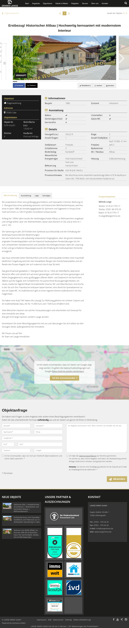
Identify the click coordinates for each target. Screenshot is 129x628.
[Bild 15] (75, 81)
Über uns (95, 3)
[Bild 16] (79, 81)
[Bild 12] (62, 81)
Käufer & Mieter (62, 3)
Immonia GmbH (18, 623)
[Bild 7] (41, 81)
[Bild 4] (28, 81)
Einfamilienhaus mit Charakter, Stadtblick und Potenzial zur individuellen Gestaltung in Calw (27, 519)
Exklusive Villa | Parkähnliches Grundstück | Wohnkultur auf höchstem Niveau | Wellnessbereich (26, 508)
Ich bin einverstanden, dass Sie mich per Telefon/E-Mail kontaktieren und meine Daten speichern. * (33, 457)
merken (99, 85)
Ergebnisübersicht (11, 13)
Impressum (41, 620)
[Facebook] (113, 620)
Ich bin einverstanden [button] (63, 378)
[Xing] (122, 620)
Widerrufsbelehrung (82, 620)
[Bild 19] (92, 81)
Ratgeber (75, 3)
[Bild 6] (36, 81)
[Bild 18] (88, 81)
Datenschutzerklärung (87, 456)
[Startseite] (11, 3)
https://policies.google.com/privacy (67, 371)
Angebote (36, 3)
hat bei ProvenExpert (64, 626)
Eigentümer (47, 3)
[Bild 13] (66, 81)
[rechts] (69, 13)
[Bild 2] (19, 81)
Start (27, 3)
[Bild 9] (49, 81)
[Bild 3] (23, 81)
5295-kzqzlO (9, 125)
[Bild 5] (32, 81)
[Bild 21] (101, 81)
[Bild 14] (71, 81)
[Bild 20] (97, 81)
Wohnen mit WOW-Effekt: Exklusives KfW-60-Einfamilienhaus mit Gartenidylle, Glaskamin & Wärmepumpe (26, 533)
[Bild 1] (15, 81)
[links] (60, 13)
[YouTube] (117, 620)
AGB (49, 620)
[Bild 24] (114, 81)
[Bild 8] (45, 81)
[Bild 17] (84, 81)
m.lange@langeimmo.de (109, 216)
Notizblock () (86, 85)
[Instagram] (126, 620)
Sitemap (68, 620)
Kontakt (105, 3)
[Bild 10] (54, 81)
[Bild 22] (105, 81)
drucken (111, 85)
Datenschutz (58, 620)
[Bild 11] (58, 81)
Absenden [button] (119, 479)
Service (85, 3)
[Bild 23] (109, 81)
